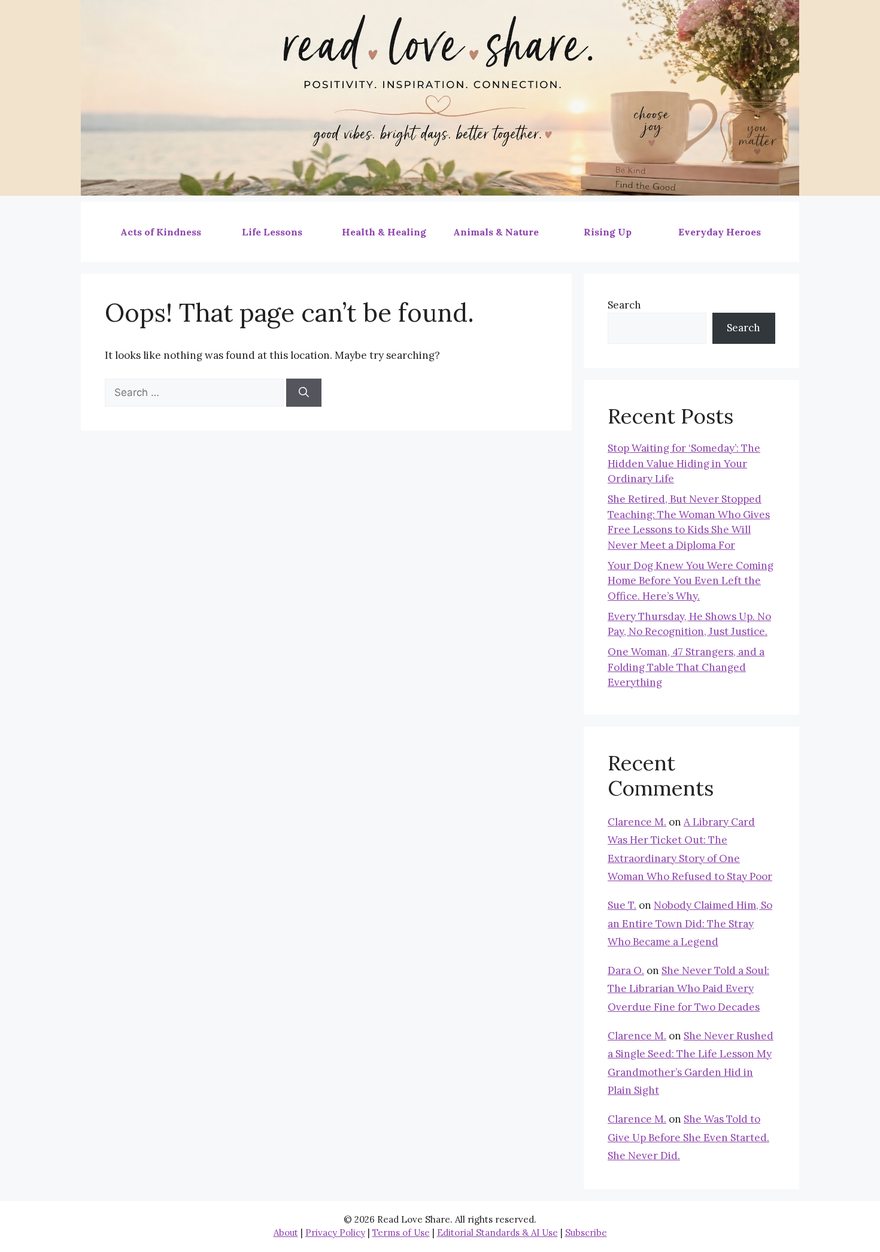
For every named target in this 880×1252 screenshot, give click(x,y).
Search (624, 305)
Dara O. (626, 970)
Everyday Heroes (719, 232)
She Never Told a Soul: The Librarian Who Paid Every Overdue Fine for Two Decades (688, 989)
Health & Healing (384, 232)
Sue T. (622, 905)
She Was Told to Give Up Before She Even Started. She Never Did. (688, 1137)
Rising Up (608, 232)
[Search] (303, 393)
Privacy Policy (335, 1232)
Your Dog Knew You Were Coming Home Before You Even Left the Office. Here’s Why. (690, 581)
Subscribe (586, 1232)
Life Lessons (272, 232)
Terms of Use (401, 1232)
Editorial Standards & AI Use (497, 1232)
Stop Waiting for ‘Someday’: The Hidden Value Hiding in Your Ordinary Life (684, 463)
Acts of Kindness (160, 232)
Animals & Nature (496, 232)
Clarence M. (637, 821)
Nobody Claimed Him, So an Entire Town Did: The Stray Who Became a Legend (690, 923)
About (286, 1232)
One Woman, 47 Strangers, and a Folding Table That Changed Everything (686, 667)
